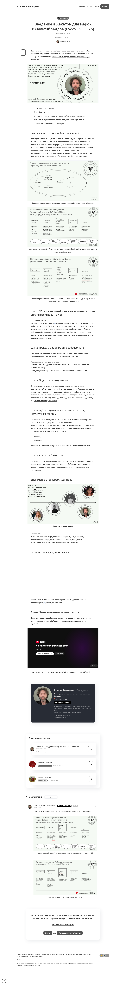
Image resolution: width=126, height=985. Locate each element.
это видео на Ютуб (54, 602)
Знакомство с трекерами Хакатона (51, 479)
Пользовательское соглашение (75, 949)
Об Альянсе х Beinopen (24, 949)
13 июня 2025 (37, 803)
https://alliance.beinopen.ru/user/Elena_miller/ (63, 539)
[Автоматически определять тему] (104, 949)
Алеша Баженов (39, 801)
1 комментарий (52, 776)
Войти (105, 6)
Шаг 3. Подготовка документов (49, 380)
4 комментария (42, 747)
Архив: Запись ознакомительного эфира (55, 612)
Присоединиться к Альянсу (89, 6)
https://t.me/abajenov (61, 712)
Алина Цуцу (79, 326)
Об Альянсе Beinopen (63, 919)
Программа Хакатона (39, 320)
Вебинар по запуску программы (50, 551)
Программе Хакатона (69, 356)
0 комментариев (57, 761)
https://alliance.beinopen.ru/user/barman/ (61, 542)
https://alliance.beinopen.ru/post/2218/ (74, 672)
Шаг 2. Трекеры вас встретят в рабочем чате (57, 347)
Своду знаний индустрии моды (43, 356)
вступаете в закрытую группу (68, 323)
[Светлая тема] (101, 949)
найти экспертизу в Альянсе (45, 401)
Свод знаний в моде (58, 949)
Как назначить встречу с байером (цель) (55, 132)
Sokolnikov (37, 440)
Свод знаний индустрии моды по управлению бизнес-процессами (57, 743)
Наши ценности (46, 949)
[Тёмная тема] (107, 949)
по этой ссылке (80, 600)
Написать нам (36, 949)
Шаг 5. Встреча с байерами (47, 455)
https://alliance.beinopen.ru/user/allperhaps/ (66, 536)
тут (71, 422)
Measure (36, 436)
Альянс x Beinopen (28, 6)
